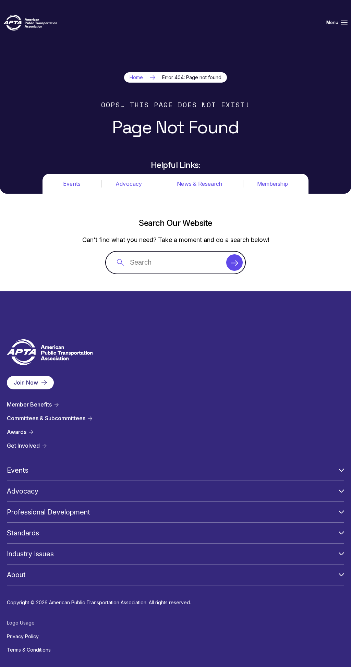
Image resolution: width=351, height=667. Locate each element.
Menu (332, 22)
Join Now (26, 382)
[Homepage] (30, 23)
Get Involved (23, 445)
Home (136, 77)
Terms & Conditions (29, 650)
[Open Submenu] (341, 470)
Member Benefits (29, 404)
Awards (16, 432)
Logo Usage (21, 623)
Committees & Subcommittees (46, 418)
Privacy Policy (23, 636)
